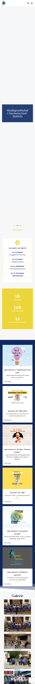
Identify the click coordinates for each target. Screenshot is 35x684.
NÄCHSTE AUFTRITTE (17, 248)
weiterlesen (17, 379)
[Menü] (32, 3)
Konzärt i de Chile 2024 (17, 411)
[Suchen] (28, 3)
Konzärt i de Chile (17, 493)
